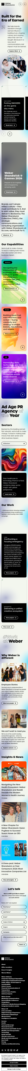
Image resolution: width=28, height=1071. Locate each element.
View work (6, 627)
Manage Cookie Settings (14, 1069)
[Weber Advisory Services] (23, 300)
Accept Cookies (14, 1062)
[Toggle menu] (25, 4)
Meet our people (8, 703)
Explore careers (8, 748)
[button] (9, 134)
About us (6, 235)
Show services (10, 289)
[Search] (20, 4)
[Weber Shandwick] (7, 959)
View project (12, 573)
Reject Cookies (14, 1066)
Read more (11, 125)
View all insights (8, 880)
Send (21, 944)
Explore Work (13, 51)
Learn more (8, 494)
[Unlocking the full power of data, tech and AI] (23, 395)
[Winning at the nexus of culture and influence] (23, 347)
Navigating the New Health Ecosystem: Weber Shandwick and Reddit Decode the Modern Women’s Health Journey (13, 789)
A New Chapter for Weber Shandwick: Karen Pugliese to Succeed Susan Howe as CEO (13, 829)
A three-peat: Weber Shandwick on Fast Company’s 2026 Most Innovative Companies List (13, 867)
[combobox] (14, 443)
